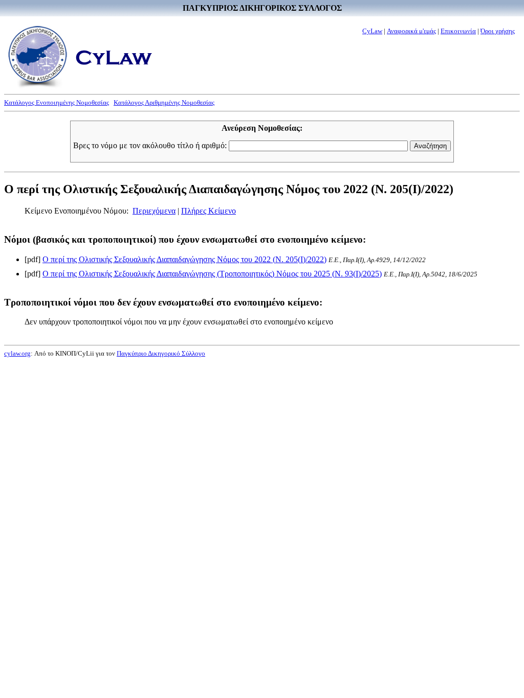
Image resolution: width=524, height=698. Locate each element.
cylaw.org (17, 353)
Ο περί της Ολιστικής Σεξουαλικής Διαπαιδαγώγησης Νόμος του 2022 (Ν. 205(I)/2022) (184, 259)
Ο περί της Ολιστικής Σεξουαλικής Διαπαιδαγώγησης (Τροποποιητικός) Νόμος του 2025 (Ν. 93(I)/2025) (212, 273)
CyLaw (372, 31)
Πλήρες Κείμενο (208, 210)
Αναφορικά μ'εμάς (411, 31)
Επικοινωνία (458, 31)
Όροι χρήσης (498, 31)
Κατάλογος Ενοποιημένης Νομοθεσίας (56, 102)
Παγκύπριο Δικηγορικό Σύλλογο (161, 353)
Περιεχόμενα (154, 210)
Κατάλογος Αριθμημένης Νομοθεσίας (164, 102)
